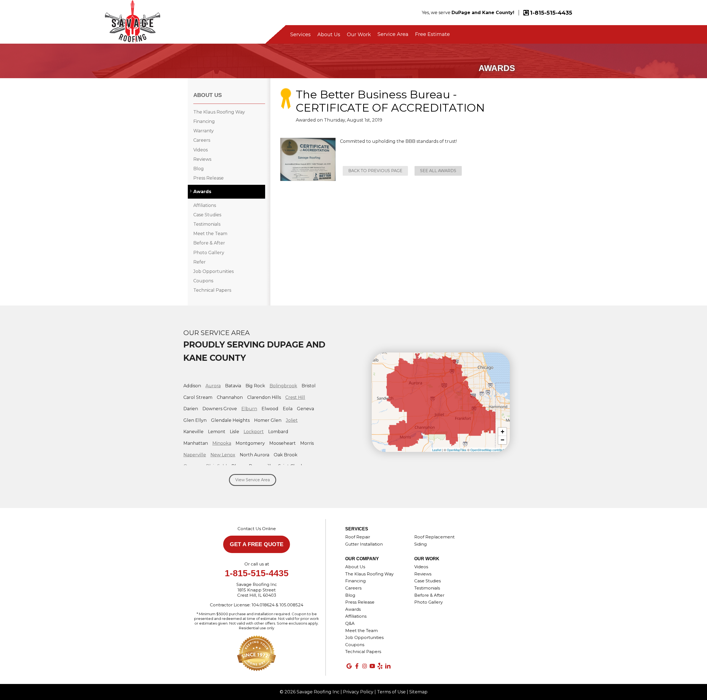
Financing (204, 121)
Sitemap (418, 691)
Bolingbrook (283, 385)
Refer (199, 262)
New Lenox (222, 454)
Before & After (209, 243)
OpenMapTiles (456, 450)
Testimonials (206, 224)
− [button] (502, 439)
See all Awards (438, 170)
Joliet (292, 420)
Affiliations (204, 205)
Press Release (208, 178)
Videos (200, 149)
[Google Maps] (349, 666)
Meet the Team (210, 233)
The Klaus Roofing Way (219, 112)
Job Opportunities (213, 271)
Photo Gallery (208, 252)
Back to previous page (375, 170)
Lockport (254, 431)
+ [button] (502, 431)
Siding (420, 544)
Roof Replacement (434, 537)
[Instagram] (364, 666)
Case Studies (207, 214)
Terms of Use (391, 691)
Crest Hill (295, 397)
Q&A (350, 623)
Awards (202, 191)
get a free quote (256, 544)
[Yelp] (380, 666)
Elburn (249, 408)
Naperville (194, 454)
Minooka (221, 443)
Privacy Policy (358, 691)
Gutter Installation (364, 544)
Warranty (203, 130)
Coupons (203, 280)
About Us (328, 34)
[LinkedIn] (387, 666)
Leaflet (436, 450)
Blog (198, 168)
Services (300, 34)
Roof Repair (357, 537)
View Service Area (252, 479)
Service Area (393, 34)
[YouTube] (372, 666)
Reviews (202, 159)
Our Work (359, 34)
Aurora (213, 385)
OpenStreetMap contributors (489, 450)
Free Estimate (432, 34)
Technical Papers (212, 290)
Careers (201, 140)
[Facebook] (357, 666)
